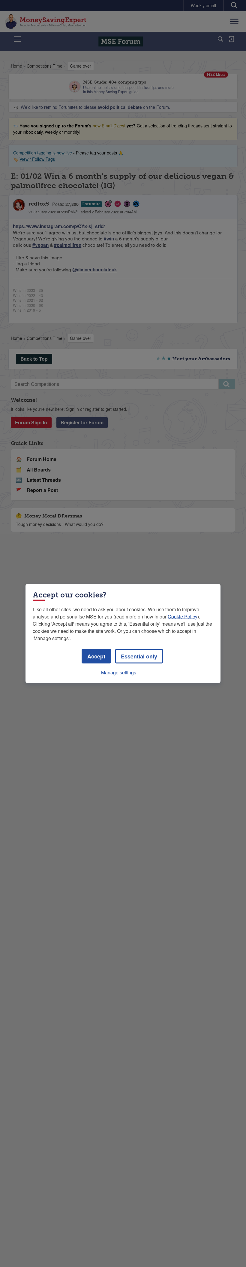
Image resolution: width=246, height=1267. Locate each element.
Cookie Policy (182, 616)
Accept (96, 656)
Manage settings (118, 672)
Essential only (139, 656)
